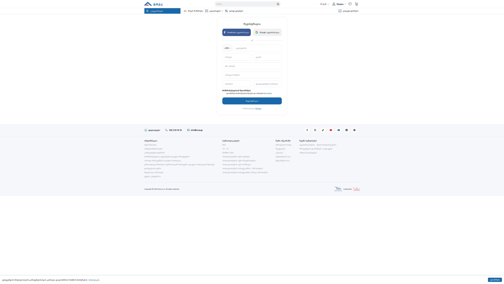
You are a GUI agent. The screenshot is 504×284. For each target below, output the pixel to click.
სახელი (228, 57)
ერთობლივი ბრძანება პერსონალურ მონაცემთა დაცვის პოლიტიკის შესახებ (179, 164)
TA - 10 (225, 149)
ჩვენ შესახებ (150, 145)
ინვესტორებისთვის (153, 149)
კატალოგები (215, 11)
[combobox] (227, 48)
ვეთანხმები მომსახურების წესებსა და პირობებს (245, 93)
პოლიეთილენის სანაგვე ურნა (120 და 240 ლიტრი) (245, 172)
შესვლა (258, 109)
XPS (224, 145)
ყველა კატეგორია (152, 176)
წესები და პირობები (154, 172)
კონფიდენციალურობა (154, 153)
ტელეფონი (241, 48)
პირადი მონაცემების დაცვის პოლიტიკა (162, 160)
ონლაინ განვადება (308, 153)
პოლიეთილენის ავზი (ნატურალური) (239, 160)
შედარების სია (283, 160)
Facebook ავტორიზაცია (238, 32)
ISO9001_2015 (227, 153)
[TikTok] (323, 130)
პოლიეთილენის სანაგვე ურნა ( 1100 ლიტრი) (242, 168)
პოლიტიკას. (94, 280)
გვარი (258, 57)
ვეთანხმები (495, 280)
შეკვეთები (280, 149)
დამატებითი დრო (152, 168)
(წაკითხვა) (268, 93)
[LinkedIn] (346, 130)
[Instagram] (315, 130)
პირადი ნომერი (232, 75)
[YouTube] (330, 130)
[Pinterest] (354, 130)
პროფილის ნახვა (284, 145)
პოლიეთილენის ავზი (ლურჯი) (236, 157)
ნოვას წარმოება (195, 11)
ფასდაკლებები (236, 11)
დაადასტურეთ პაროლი (267, 84)
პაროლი (229, 84)
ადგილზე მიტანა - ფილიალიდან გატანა (317, 145)
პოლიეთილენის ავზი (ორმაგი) (236, 164)
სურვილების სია (283, 157)
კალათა (279, 153)
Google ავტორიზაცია (269, 32)
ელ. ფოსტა (230, 66)
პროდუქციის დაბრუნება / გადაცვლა (316, 149)
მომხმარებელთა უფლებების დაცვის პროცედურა (167, 157)
